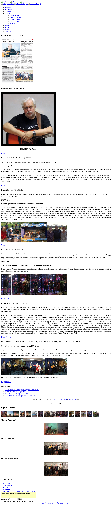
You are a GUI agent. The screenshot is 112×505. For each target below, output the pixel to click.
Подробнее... (6, 153)
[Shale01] (22, 416)
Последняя (73, 399)
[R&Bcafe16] (65, 416)
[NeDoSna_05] (4, 416)
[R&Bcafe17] (40, 416)
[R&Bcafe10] (59, 416)
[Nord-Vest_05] (10, 416)
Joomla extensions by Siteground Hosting (56, 503)
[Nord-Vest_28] (34, 416)
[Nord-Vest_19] (28, 416)
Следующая (62, 399)
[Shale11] (83, 416)
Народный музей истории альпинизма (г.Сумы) (18, 491)
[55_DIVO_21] (71, 416)
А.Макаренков (6, 485)
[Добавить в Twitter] (3, 496)
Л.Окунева (5, 487)
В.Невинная (5, 483)
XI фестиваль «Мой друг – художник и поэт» (22, 390)
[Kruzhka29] (47, 416)
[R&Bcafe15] (89, 416)
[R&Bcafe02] (77, 416)
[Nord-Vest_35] (53, 416)
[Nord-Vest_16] (16, 416)
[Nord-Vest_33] (96, 416)
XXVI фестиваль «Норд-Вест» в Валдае (20, 396)
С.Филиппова (6, 489)
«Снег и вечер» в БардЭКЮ (15, 392)
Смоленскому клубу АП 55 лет (16, 394)
